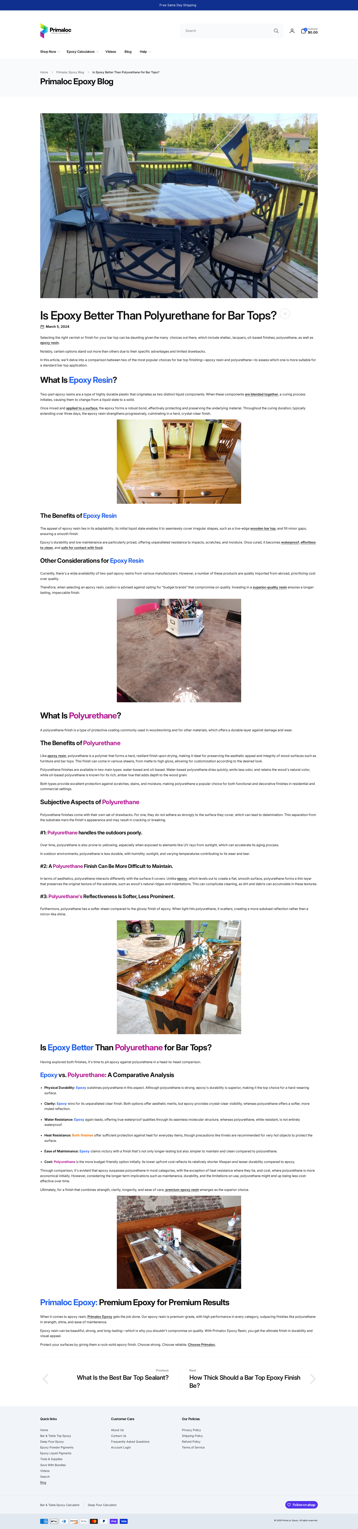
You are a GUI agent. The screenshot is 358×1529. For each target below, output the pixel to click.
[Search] (276, 31)
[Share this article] (285, 313)
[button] (309, 31)
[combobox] (231, 31)
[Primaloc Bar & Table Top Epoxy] (179, 502)
